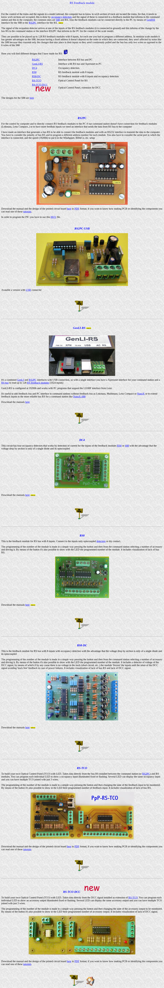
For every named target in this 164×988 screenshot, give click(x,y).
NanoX (141, 393)
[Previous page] (82, 311)
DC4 (34, 68)
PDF (76, 208)
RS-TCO (36, 80)
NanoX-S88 (79, 396)
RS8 (34, 72)
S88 (58, 19)
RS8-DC (36, 76)
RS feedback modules (38, 382)
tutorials (27, 211)
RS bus (5, 382)
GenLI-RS (37, 63)
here (32, 98)
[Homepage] (90, 985)
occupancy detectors (61, 17)
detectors (101, 541)
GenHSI (151, 19)
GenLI (20, 379)
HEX (53, 217)
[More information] (65, 53)
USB (28, 290)
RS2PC (33, 22)
